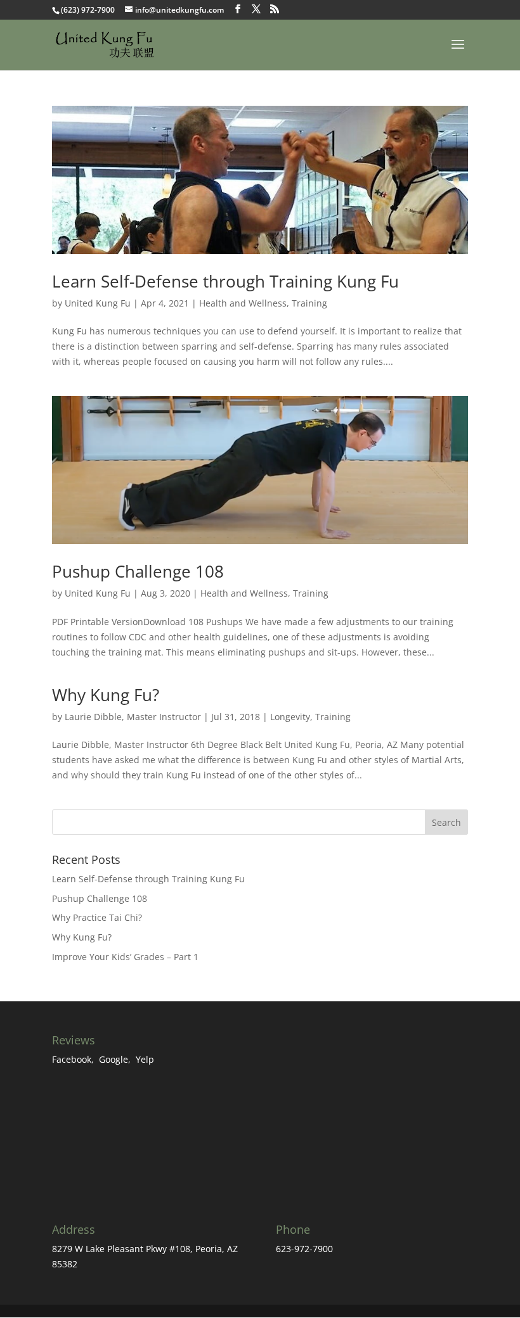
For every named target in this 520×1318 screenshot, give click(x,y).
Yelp (145, 1059)
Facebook (71, 1059)
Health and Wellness (243, 303)
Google (113, 1059)
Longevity (290, 717)
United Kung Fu (98, 303)
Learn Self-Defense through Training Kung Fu (225, 281)
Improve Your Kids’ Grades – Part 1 (125, 957)
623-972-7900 (304, 1249)
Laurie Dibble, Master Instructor (133, 717)
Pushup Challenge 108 (138, 571)
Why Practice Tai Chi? (97, 917)
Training (309, 303)
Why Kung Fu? (105, 694)
